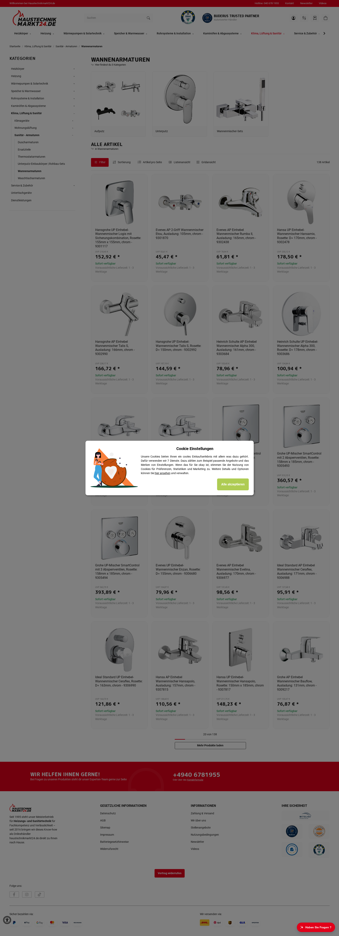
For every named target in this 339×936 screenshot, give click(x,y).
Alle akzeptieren (233, 484)
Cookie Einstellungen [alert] (194, 448)
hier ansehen (162, 473)
